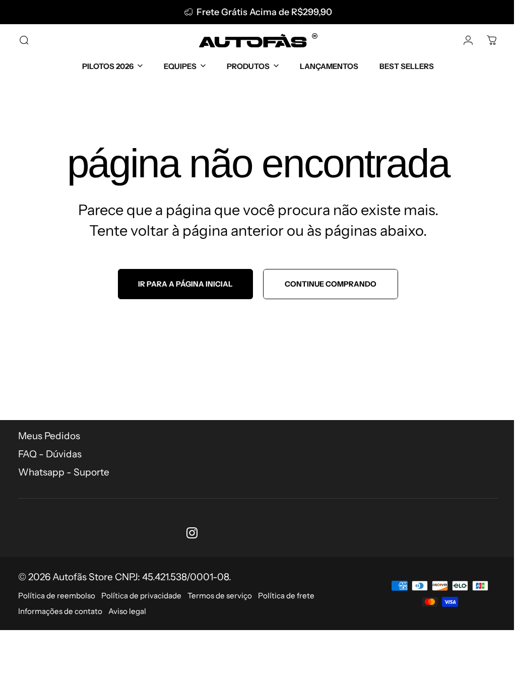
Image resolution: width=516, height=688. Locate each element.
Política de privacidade (141, 595)
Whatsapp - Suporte (63, 472)
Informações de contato (60, 611)
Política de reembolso (56, 595)
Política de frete (286, 595)
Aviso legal (127, 611)
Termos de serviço (219, 595)
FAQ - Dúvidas (50, 454)
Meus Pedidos (49, 436)
